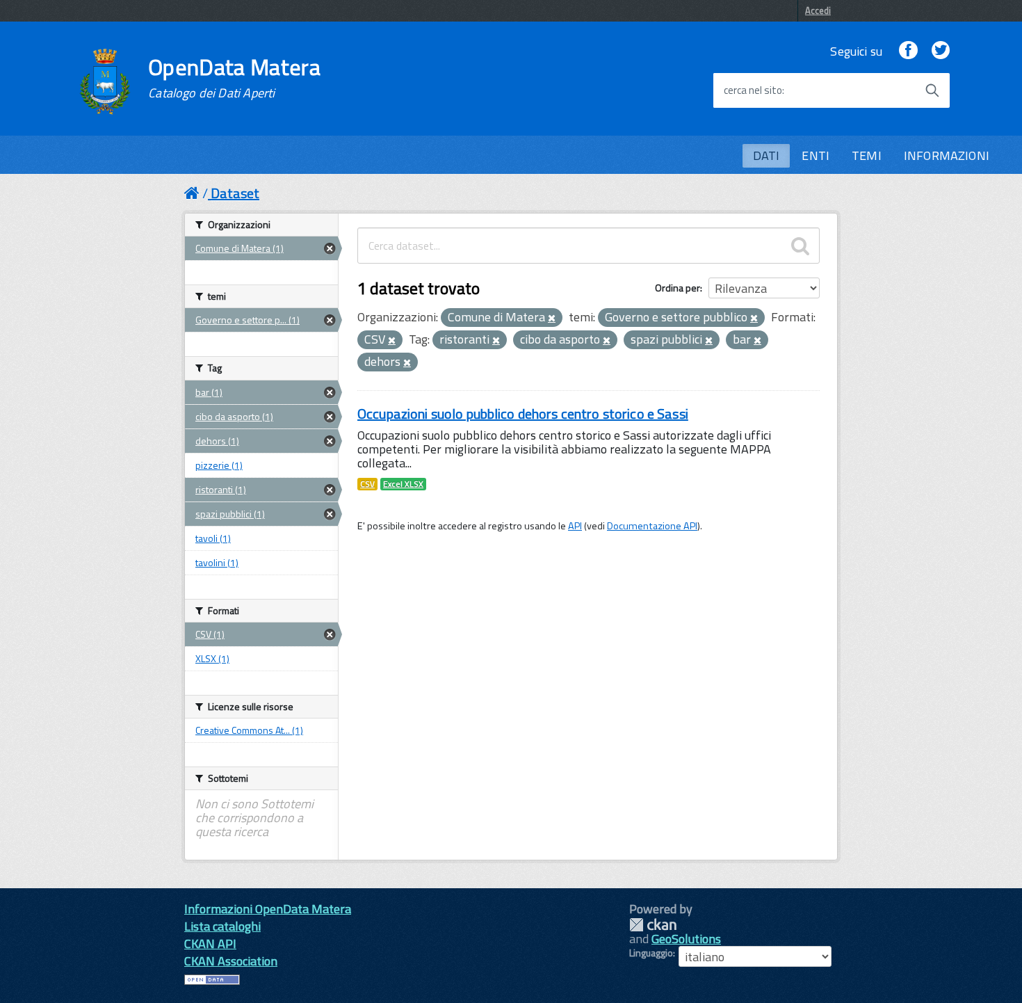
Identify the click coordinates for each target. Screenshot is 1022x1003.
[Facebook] (908, 51)
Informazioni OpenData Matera (267, 908)
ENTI (815, 155)
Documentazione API (652, 525)
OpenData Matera (234, 78)
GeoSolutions (686, 938)
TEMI (867, 155)
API (575, 525)
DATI (766, 155)
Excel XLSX (403, 484)
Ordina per (677, 287)
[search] (800, 245)
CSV (367, 484)
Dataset (235, 193)
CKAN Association (230, 961)
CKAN (652, 924)
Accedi (818, 10)
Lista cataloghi (222, 926)
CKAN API (210, 943)
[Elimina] (551, 318)
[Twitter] (941, 51)
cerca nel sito (753, 90)
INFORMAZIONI (946, 155)
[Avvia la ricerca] (932, 90)
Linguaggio (651, 953)
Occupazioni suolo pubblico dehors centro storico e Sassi (522, 413)
